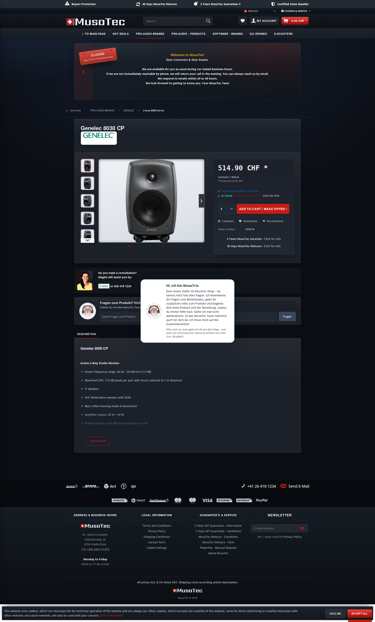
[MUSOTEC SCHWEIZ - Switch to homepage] (95, 22)
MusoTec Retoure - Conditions (218, 537)
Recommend (274, 221)
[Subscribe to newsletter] (302, 528)
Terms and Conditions (156, 525)
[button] (98, 441)
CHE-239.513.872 (98, 549)
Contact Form (156, 542)
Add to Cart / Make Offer (262, 209)
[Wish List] (242, 21)
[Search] (208, 21)
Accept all (359, 613)
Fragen (287, 316)
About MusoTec (218, 553)
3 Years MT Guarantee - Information (218, 525)
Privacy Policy (156, 531)
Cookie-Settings (157, 548)
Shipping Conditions (157, 537)
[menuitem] (294, 11)
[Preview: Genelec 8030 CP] (87, 165)
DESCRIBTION (86, 334)
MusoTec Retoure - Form (218, 542)
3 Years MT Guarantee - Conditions (218, 531)
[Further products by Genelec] (99, 138)
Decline (335, 613)
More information (111, 615)
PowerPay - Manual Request (218, 548)
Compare (227, 221)
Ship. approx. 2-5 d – (257, 196)
